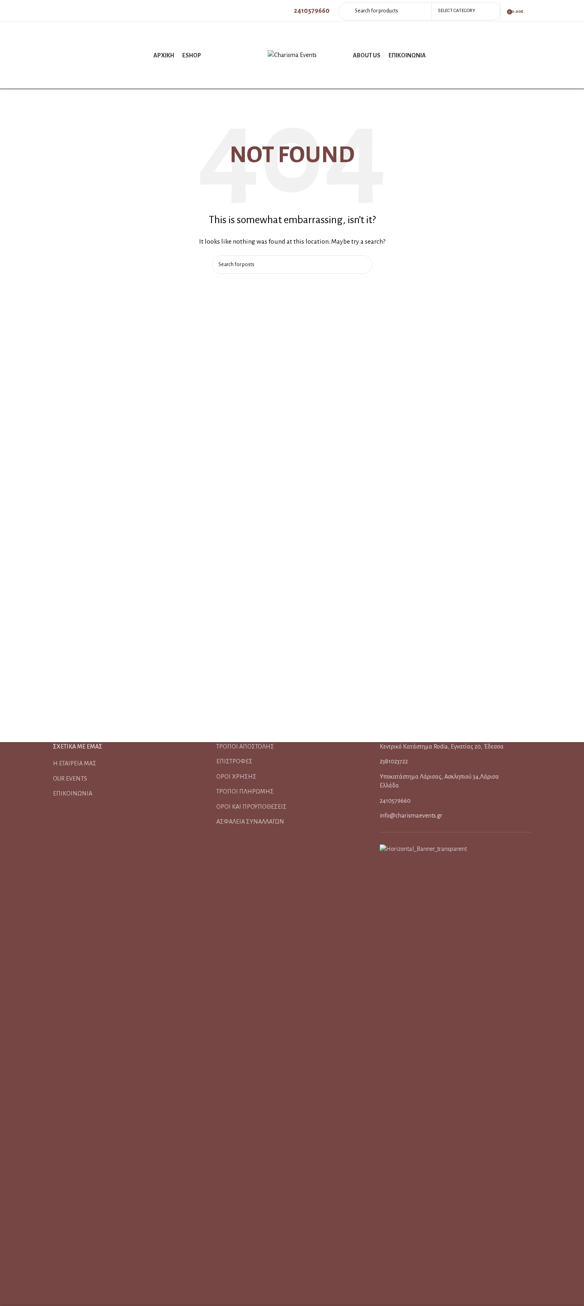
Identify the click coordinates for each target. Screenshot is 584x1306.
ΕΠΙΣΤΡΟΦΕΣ (234, 761)
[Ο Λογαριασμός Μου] (531, 11)
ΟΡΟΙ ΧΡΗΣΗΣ (236, 776)
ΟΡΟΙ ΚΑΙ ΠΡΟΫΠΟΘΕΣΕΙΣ (251, 807)
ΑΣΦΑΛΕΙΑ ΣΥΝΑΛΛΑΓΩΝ (250, 821)
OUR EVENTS (70, 778)
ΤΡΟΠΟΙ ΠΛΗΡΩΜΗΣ (245, 791)
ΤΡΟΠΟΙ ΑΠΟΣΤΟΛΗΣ (245, 746)
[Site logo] (292, 55)
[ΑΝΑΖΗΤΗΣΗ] (363, 264)
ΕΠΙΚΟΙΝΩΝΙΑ (72, 793)
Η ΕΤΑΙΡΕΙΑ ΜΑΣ (74, 763)
